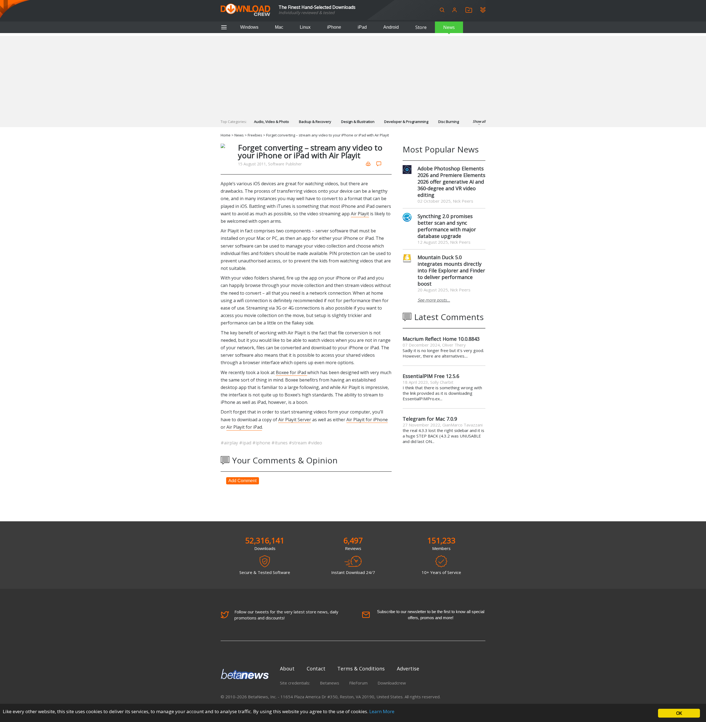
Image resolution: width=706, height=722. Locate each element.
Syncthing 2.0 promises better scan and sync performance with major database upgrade (447, 226)
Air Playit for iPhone (367, 420)
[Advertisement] (353, 74)
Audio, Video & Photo (271, 121)
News (449, 27)
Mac (279, 27)
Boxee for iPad (291, 372)
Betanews (329, 683)
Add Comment (242, 480)
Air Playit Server (294, 420)
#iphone (261, 443)
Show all (479, 121)
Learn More (381, 711)
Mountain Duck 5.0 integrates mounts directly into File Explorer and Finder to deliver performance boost (451, 270)
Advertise (408, 668)
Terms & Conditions (361, 668)
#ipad (245, 443)
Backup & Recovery (315, 121)
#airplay (230, 443)
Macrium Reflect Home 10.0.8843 (441, 338)
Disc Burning (448, 121)
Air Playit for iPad (244, 427)
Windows (249, 27)
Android (391, 27)
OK (679, 713)
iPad (362, 27)
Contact (316, 668)
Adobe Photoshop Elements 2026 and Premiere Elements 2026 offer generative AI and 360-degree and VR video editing (451, 181)
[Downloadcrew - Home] (245, 10)
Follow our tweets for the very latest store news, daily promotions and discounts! (286, 615)
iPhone (334, 27)
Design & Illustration (358, 121)
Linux (305, 27)
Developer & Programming (406, 121)
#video (315, 443)
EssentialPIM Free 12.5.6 (431, 376)
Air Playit (360, 214)
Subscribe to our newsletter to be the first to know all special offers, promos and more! (430, 614)
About (287, 668)
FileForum (358, 683)
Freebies (255, 135)
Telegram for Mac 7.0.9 (430, 418)
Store (421, 27)
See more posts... (434, 300)
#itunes (280, 443)
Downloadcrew (392, 683)
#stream (298, 443)
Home (226, 135)
